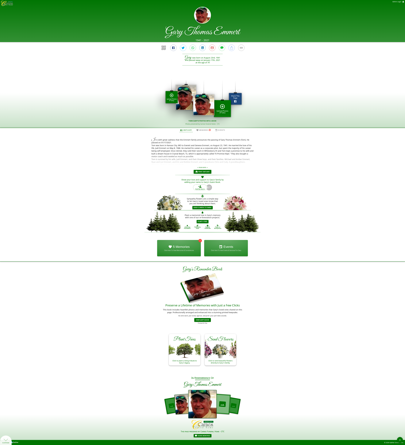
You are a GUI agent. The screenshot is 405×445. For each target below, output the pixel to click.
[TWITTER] (183, 48)
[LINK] (241, 48)
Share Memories (203, 436)
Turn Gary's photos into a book (202, 121)
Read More (202, 167)
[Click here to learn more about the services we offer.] (202, 425)
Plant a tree (202, 221)
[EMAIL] (212, 48)
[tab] (186, 130)
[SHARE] (231, 48)
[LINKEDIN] (202, 48)
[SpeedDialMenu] (400, 440)
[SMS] (222, 48)
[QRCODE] (164, 48)
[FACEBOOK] (173, 48)
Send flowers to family (202, 207)
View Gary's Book (202, 320)
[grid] (202, 100)
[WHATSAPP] (193, 48)
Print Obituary (204, 172)
